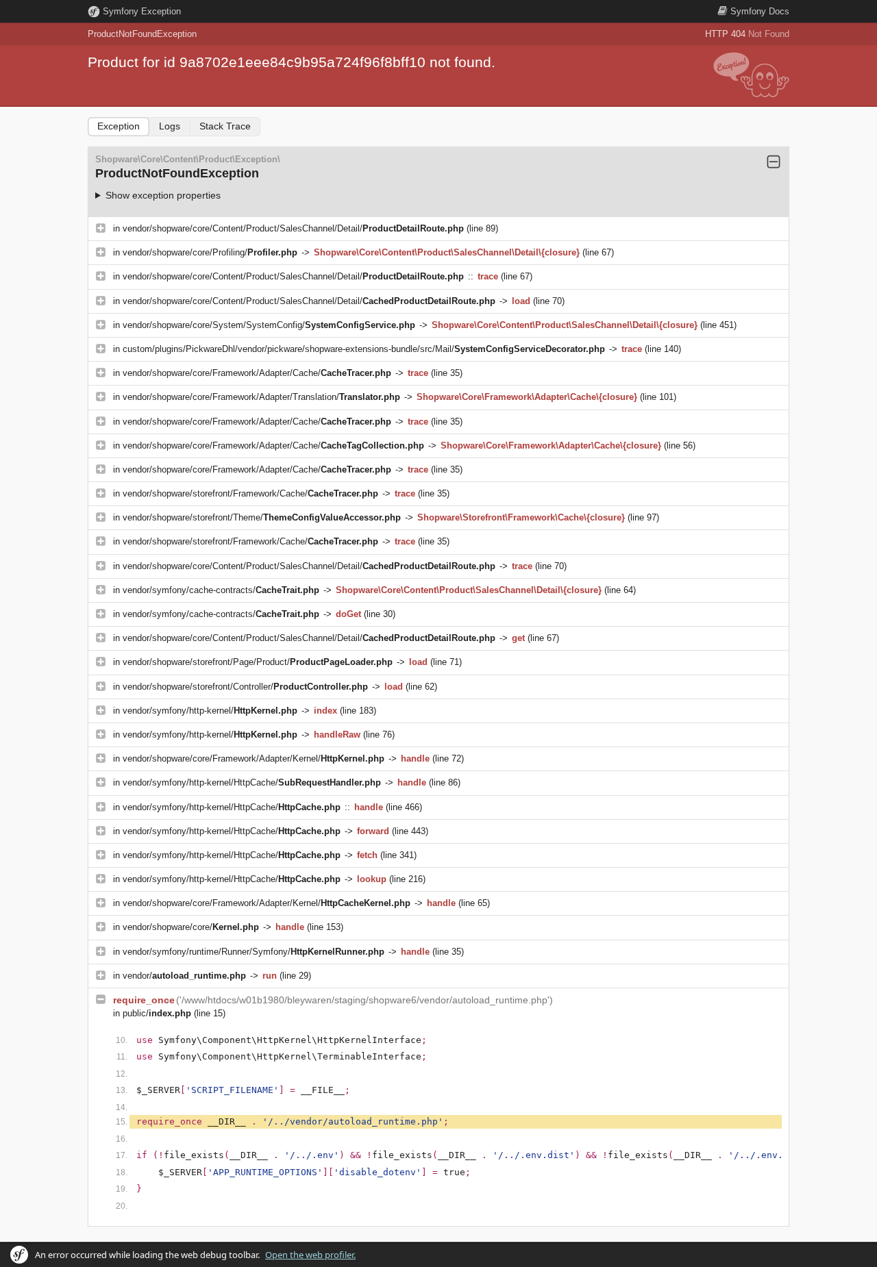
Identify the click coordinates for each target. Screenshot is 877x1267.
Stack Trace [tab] (225, 126)
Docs (759, 11)
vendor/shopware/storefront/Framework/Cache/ (250, 493)
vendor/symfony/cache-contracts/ (221, 590)
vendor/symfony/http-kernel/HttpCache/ (252, 782)
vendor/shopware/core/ (191, 927)
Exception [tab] (118, 126)
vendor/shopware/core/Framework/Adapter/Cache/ (257, 373)
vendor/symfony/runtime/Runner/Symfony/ (253, 951)
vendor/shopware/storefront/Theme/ (262, 517)
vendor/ (184, 975)
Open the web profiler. (310, 1255)
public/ (157, 1013)
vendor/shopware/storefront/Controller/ (245, 686)
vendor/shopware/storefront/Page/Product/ (258, 662)
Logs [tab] (169, 126)
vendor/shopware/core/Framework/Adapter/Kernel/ (253, 758)
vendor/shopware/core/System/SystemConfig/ (269, 325)
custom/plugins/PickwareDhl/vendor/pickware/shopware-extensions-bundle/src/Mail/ (364, 349)
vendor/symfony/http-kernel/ (210, 710)
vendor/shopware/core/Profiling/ (210, 252)
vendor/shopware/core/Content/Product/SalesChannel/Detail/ (293, 228)
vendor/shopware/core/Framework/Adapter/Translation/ (261, 397)
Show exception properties (163, 195)
